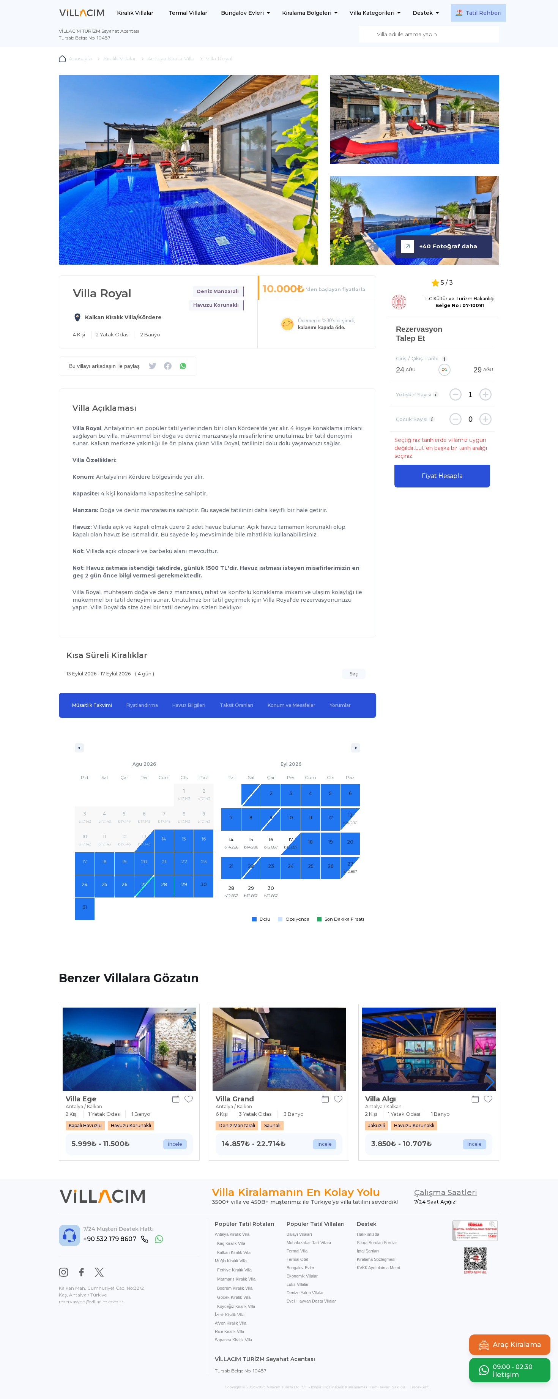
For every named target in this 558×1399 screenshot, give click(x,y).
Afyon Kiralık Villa (230, 1323)
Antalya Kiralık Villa (232, 1234)
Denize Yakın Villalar (305, 1292)
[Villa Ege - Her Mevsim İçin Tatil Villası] (129, 1049)
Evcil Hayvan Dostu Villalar (311, 1301)
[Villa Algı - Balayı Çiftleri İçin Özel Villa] (429, 1049)
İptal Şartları (368, 1251)
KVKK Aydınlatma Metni (378, 1267)
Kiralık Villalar (135, 12)
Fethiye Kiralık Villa (234, 1270)
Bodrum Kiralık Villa (234, 1288)
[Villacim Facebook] (81, 1272)
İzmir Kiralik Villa (229, 1314)
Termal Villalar (188, 12)
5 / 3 (447, 282)
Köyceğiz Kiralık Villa (236, 1306)
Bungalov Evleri (242, 12)
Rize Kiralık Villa (229, 1331)
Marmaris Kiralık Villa (236, 1279)
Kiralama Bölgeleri (306, 12)
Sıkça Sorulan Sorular (377, 1242)
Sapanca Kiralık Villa (233, 1339)
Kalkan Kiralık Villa (234, 1252)
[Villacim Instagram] (63, 1272)
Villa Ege (81, 1099)
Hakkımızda (368, 1234)
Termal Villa (297, 1251)
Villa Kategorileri (372, 12)
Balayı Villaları (299, 1234)
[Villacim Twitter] (99, 1272)
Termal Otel (297, 1259)
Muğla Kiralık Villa (231, 1261)
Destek (423, 12)
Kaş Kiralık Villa (231, 1243)
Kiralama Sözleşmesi (376, 1259)
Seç (354, 674)
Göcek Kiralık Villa (234, 1297)
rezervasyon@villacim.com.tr (91, 1301)
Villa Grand (235, 1099)
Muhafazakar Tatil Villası (309, 1242)
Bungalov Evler (300, 1267)
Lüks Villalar (298, 1284)
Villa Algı (380, 1099)
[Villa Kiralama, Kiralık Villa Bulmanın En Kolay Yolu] (82, 13)
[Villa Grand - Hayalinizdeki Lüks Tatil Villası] (279, 1049)
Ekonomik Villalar (302, 1276)
